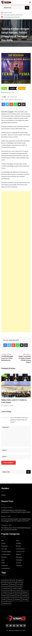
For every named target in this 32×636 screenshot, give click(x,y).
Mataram (18, 554)
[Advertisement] (16, 261)
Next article (26, 354)
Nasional (3, 557)
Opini (2, 560)
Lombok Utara (5, 554)
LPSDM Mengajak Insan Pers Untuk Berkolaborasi (7, 358)
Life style (4, 549)
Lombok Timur (20, 551)
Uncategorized (5, 568)
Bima (4, 88)
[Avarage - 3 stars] (5, 417)
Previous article (6, 354)
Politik (3, 563)
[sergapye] (5, 97)
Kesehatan (4, 546)
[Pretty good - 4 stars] (6, 417)
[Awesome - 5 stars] (8, 417)
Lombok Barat (20, 549)
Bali (2, 540)
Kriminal (21, 88)
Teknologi (19, 565)
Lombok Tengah (6, 551)
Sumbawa (4, 565)
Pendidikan (19, 560)
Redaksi (3, 495)
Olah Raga (19, 557)
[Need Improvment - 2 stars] (3, 417)
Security (18, 563)
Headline (12, 88)
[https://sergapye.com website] (3, 97)
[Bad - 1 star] (1, 417)
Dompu (3, 543)
